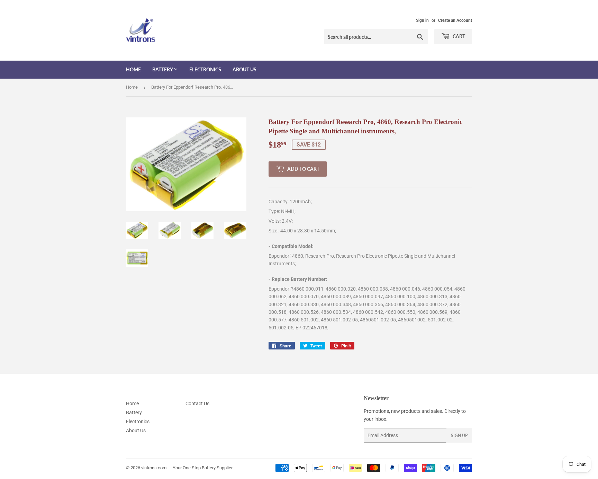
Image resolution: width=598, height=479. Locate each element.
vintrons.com (153, 467)
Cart (458, 36)
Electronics (205, 69)
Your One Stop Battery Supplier (203, 467)
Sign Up (459, 435)
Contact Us (197, 403)
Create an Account (455, 20)
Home (133, 69)
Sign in (422, 20)
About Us (244, 69)
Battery (163, 69)
